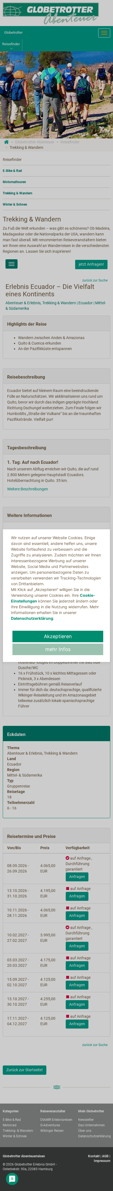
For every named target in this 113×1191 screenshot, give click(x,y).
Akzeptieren (58, 636)
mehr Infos (57, 649)
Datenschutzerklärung (32, 618)
